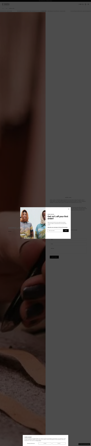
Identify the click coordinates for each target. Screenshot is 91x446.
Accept (45, 443)
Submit (66, 230)
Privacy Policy (38, 440)
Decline (59, 443)
